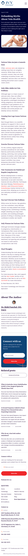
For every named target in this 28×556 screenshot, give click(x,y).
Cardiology (4, 491)
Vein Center (10, 276)
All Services (4, 499)
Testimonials (18, 494)
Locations (17, 489)
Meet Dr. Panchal (19, 491)
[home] (7, 3)
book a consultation (19, 269)
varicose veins (10, 68)
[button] (26, 3)
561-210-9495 (5, 534)
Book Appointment (19, 499)
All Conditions (5, 502)
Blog (15, 496)
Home (3, 489)
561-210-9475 (5, 542)
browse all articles (14, 375)
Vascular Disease (6, 494)
